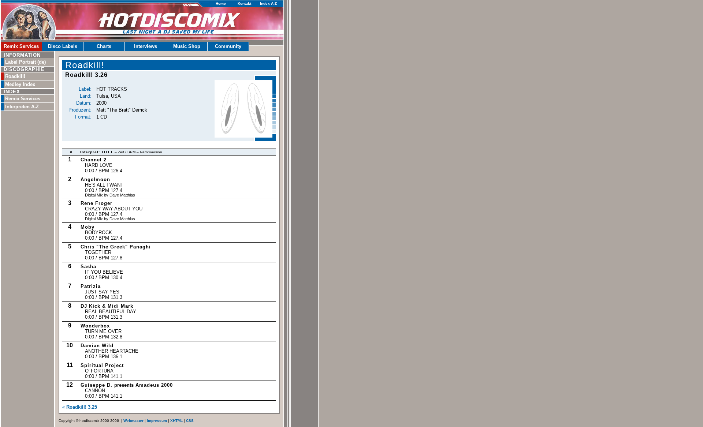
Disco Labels (62, 46)
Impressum (157, 421)
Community (228, 46)
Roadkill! (15, 76)
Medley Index (20, 84)
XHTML (176, 421)
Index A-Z (268, 3)
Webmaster (133, 421)
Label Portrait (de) (25, 62)
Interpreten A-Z (22, 106)
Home (221, 3)
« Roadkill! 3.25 (79, 407)
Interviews (145, 46)
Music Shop (186, 46)
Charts (104, 46)
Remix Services (21, 46)
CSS (190, 421)
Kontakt (244, 3)
